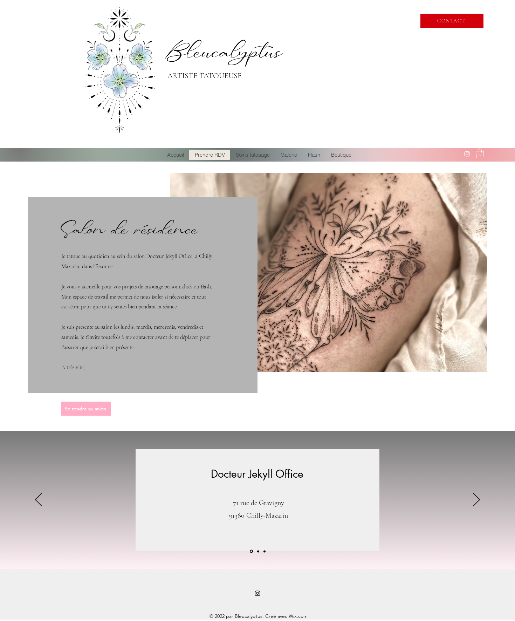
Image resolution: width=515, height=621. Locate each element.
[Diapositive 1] (251, 551)
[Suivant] (476, 500)
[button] (480, 153)
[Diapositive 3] (264, 551)
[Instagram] (467, 153)
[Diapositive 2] (257, 551)
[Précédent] (38, 500)
